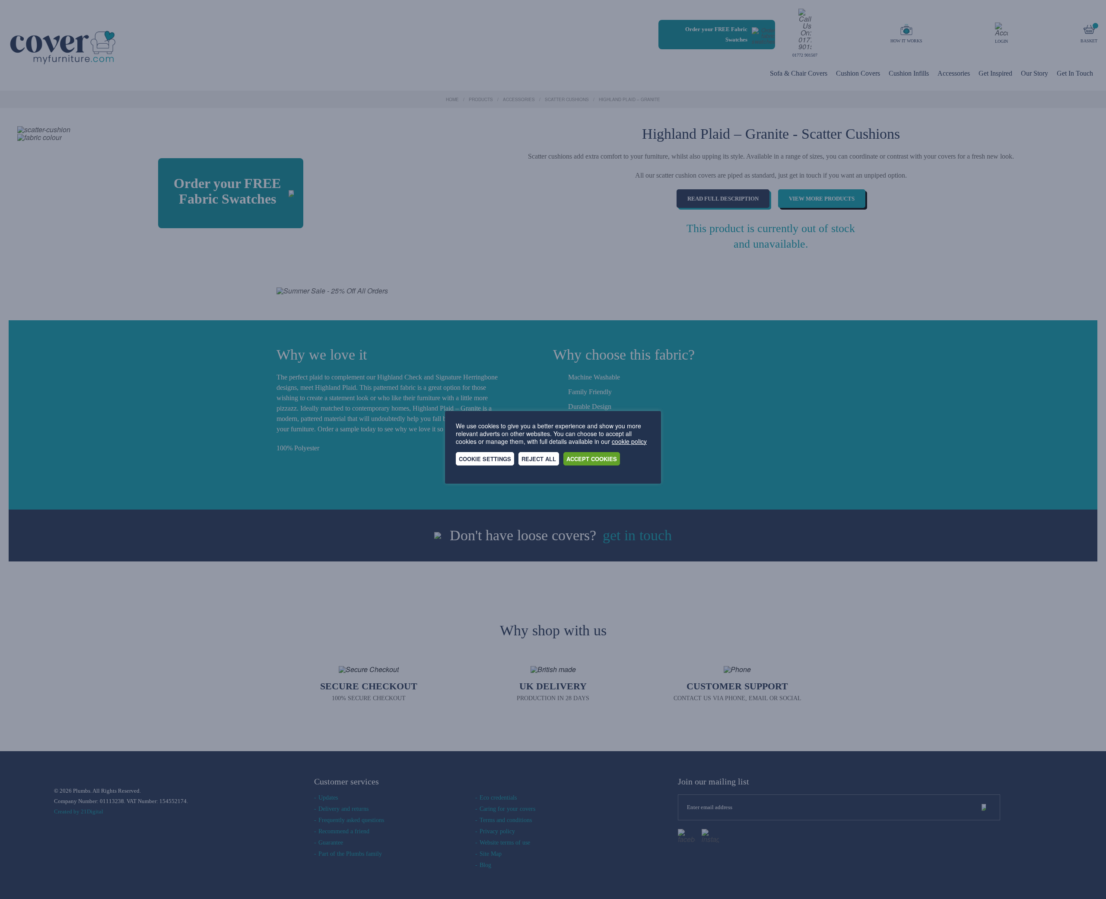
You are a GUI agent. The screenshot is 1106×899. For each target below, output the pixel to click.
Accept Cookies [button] (591, 459)
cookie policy (629, 441)
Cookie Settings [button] (485, 459)
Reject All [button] (538, 459)
